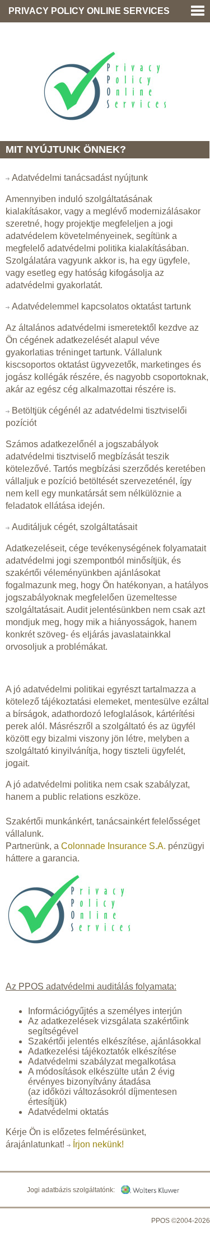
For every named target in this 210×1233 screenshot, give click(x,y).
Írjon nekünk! (98, 1144)
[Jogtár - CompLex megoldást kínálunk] (150, 1189)
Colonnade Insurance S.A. (113, 846)
